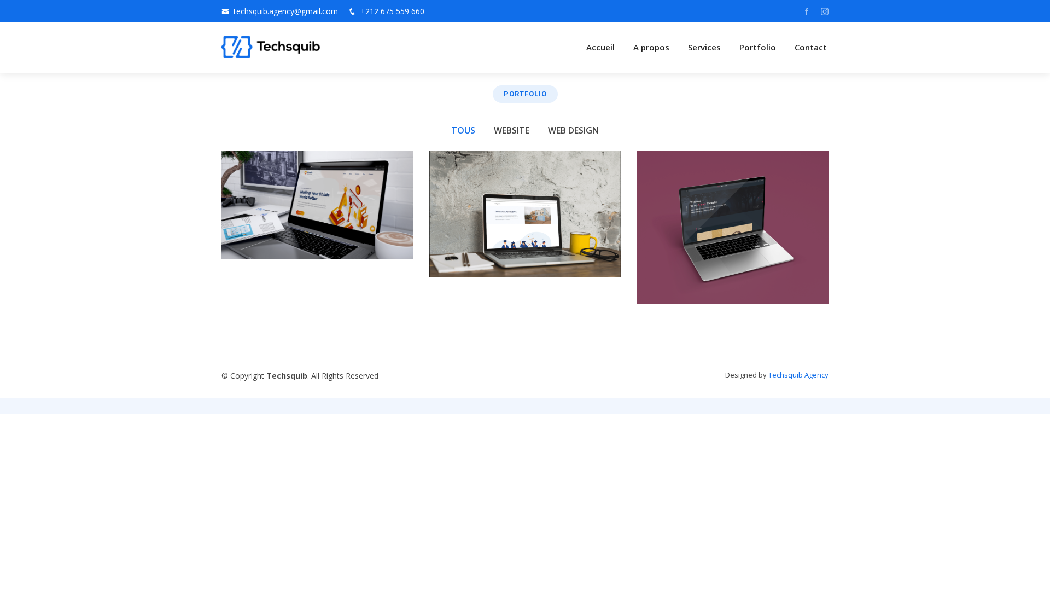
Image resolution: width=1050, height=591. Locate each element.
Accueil (600, 47)
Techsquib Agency (798, 375)
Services (704, 47)
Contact (811, 47)
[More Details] (392, 236)
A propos (651, 47)
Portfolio (757, 47)
